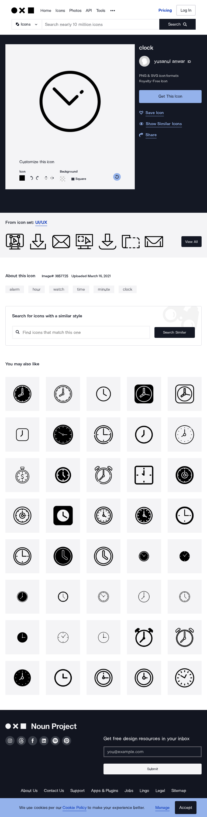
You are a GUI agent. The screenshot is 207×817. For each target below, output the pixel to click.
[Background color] (62, 179)
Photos (75, 10)
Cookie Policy (75, 807)
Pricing (165, 10)
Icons (60, 10)
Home (45, 10)
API (89, 10)
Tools (100, 10)
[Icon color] (22, 178)
